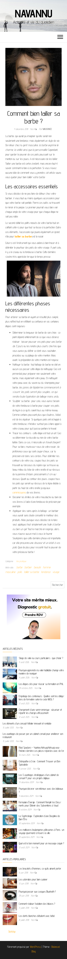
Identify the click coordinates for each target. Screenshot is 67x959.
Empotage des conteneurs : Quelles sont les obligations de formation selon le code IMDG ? (41, 698)
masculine (10, 572)
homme (47, 567)
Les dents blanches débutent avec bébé (37, 915)
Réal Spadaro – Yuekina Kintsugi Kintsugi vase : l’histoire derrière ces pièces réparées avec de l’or (41, 749)
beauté (37, 567)
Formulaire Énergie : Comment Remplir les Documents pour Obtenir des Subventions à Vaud (40, 804)
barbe (19, 567)
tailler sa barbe (23, 236)
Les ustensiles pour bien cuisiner (33, 879)
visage (56, 572)
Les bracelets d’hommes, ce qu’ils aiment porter (40, 868)
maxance (47, 129)
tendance (45, 572)
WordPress (35, 946)
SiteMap (12, 931)
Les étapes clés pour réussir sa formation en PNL (41, 683)
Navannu (33, 13)
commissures (19, 492)
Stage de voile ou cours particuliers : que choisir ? (41, 658)
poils (20, 572)
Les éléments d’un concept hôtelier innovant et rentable (27, 723)
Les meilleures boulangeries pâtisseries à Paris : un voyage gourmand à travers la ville (41, 831)
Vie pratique (21, 561)
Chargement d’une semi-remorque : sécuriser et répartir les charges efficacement (40, 711)
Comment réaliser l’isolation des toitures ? (37, 903)
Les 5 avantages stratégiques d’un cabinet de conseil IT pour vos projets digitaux (39, 776)
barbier (28, 567)
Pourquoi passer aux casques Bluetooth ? (37, 891)
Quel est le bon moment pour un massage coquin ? (41, 843)
